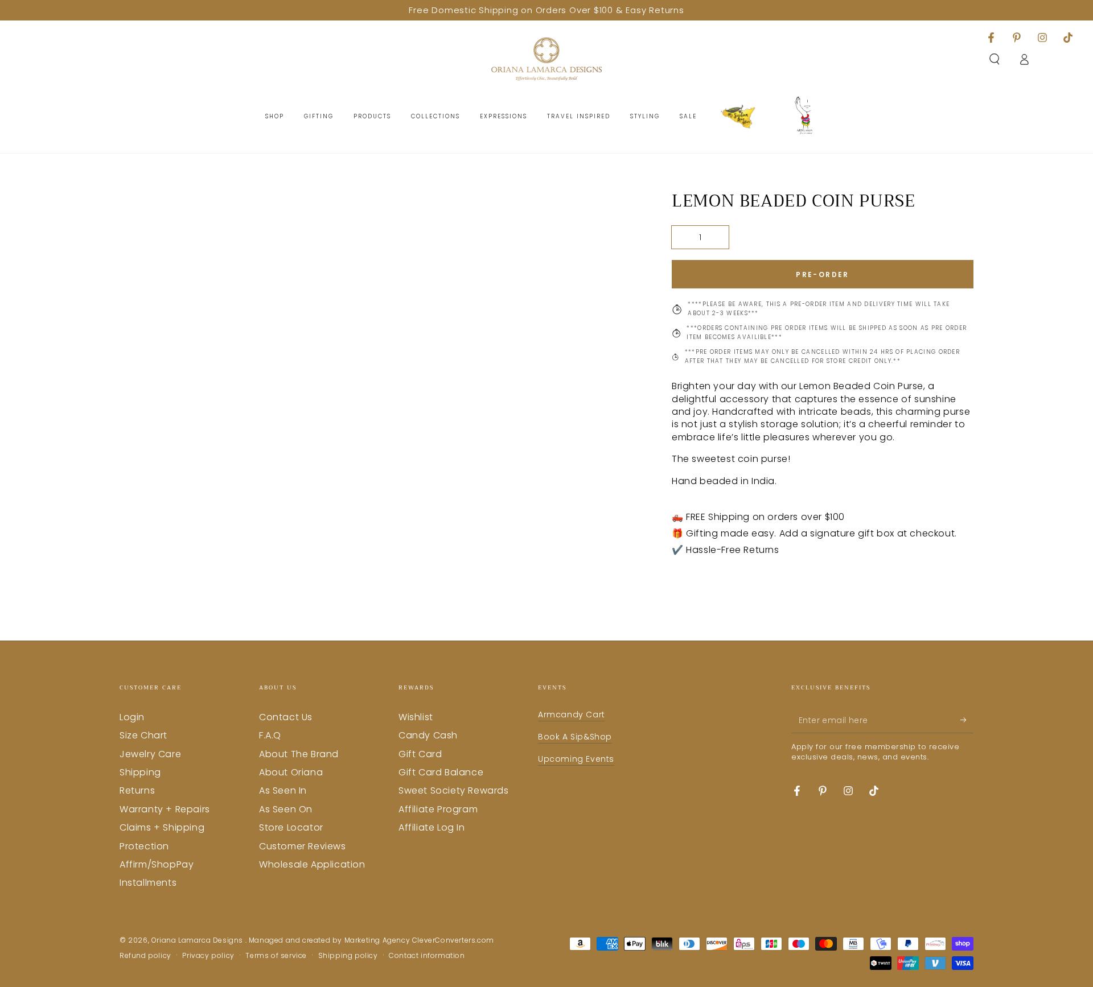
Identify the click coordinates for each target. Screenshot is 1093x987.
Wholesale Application (312, 864)
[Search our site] (994, 59)
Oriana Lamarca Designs (198, 940)
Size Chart (143, 735)
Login (132, 717)
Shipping (140, 772)
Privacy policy (208, 955)
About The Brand (299, 754)
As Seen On (286, 809)
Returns (137, 790)
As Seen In (283, 790)
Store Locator (291, 827)
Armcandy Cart (571, 714)
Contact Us (286, 717)
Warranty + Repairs (165, 809)
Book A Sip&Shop (575, 736)
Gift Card (420, 754)
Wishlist (415, 717)
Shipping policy (348, 955)
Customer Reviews (302, 846)
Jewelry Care (150, 754)
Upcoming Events (576, 759)
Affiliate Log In (431, 827)
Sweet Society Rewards (453, 790)
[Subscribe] (966, 720)
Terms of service (276, 955)
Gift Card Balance (440, 772)
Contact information (427, 955)
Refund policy (145, 955)
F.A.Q (270, 735)
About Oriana (291, 772)
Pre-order (822, 274)
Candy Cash (428, 735)
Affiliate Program (438, 809)
